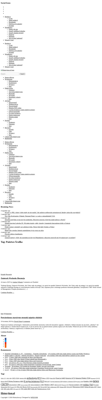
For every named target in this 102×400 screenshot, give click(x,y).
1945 (9, 378)
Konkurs (79, 381)
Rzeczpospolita (35, 387)
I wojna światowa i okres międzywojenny (22, 110)
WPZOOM (34, 397)
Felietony (12, 90)
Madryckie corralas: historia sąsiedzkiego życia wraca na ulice (24, 230)
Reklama (11, 36)
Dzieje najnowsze (14, 115)
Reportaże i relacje (14, 97)
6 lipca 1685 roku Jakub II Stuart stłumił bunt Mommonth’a (27, 359)
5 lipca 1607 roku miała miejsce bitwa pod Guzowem (26, 361)
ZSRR (34, 389)
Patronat (65, 384)
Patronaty (12, 124)
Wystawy (12, 84)
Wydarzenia (8, 79)
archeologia (34, 378)
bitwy (46, 378)
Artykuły (7, 101)
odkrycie (58, 385)
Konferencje (13, 83)
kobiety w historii (69, 381)
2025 (15, 378)
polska (88, 384)
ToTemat (7, 366)
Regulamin (12, 22)
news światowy (37, 385)
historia (70, 378)
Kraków (88, 381)
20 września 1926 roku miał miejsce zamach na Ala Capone (66, 355)
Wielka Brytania (90, 387)
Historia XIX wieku (15, 108)
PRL (19, 387)
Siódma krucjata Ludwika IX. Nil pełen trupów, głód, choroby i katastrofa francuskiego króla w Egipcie (37, 223)
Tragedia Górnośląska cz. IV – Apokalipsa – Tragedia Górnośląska (26, 354)
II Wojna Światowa (15, 381)
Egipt (52, 378)
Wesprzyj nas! (9, 40)
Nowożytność (13, 106)
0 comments (26, 321)
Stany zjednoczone (53, 387)
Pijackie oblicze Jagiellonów (14, 234)
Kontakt (11, 26)
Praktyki (11, 35)
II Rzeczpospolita (14, 111)
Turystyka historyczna (16, 92)
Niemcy (49, 385)
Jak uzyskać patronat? (16, 38)
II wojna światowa (14, 113)
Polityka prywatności (15, 24)
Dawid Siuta (18, 321)
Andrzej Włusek (17, 282)
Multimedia (8, 138)
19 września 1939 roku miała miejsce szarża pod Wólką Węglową (69, 354)
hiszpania (94, 378)
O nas (10, 18)
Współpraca (8, 27)
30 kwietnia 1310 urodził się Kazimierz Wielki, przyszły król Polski (33, 366)
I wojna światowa (56, 381)
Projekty (7, 120)
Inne (10, 86)
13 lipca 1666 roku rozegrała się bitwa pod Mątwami (25, 357)
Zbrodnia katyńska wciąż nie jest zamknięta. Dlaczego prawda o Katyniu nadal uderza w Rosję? (35, 220)
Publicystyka (9, 88)
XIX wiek (8, 389)
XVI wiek (17, 389)
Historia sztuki (13, 117)
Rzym (44, 387)
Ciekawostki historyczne (12, 137)
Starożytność (13, 102)
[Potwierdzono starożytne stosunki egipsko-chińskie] (20, 312)
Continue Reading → (7, 292)
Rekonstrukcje (13, 81)
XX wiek (26, 389)
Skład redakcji (13, 20)
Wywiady (12, 95)
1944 (3, 378)
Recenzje (8, 128)
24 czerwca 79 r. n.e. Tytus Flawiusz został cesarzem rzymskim (29, 363)
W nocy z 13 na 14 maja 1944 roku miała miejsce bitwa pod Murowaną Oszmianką (36, 370)
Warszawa (78, 387)
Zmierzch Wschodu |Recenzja (13, 278)
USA (69, 387)
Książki (11, 129)
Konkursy (12, 122)
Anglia (23, 378)
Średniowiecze (13, 104)
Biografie (12, 93)
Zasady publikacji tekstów (17, 31)
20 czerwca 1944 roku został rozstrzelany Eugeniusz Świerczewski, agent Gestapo (35, 364)
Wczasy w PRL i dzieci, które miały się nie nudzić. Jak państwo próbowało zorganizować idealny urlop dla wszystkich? (42, 212)
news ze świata (25, 384)
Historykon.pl (8, 393)
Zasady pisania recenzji (16, 33)
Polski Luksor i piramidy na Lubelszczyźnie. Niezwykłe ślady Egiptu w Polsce (29, 227)
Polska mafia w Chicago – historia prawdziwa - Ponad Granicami (25, 355)
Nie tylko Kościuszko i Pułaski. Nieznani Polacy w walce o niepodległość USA (30, 216)
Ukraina (62, 387)
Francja (60, 378)
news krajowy (14, 385)
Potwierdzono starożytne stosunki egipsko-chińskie (21, 318)
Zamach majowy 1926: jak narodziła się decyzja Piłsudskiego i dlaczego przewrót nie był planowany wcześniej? (40, 238)
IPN (47, 381)
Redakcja (8, 17)
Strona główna (9, 77)
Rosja (26, 387)
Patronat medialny (76, 385)
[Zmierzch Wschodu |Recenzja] (20, 273)
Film (10, 131)
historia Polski (83, 378)
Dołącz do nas (13, 29)
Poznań (13, 387)
